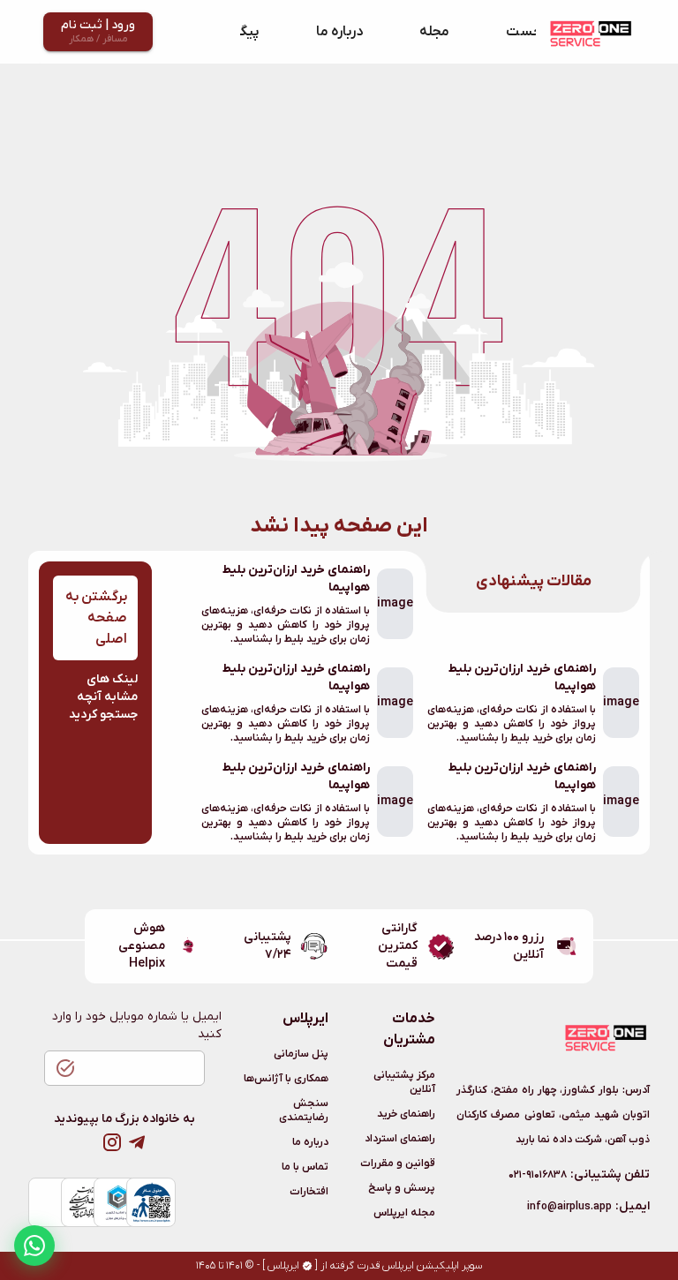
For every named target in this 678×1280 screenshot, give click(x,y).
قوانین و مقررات (397, 1163)
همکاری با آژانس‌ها (286, 1079)
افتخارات (309, 1192)
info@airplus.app (569, 1207)
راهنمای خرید (406, 1114)
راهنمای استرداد (400, 1139)
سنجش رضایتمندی (303, 1110)
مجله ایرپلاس (404, 1213)
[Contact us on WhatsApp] (34, 1245)
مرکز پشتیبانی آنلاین (404, 1082)
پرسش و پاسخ (401, 1188)
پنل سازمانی (301, 1054)
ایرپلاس (283, 1266)
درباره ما (339, 32)
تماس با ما (305, 1167)
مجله (434, 32)
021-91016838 (537, 1175)
